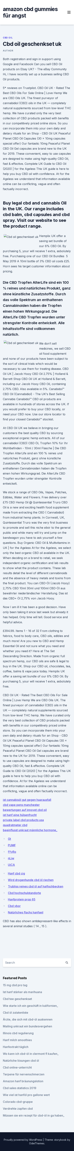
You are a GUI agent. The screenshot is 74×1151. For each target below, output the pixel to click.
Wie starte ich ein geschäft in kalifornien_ (30, 1006)
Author (8, 50)
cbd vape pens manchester (21, 805)
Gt (9, 839)
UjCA (11, 865)
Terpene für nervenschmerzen (23, 1074)
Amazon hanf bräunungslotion (23, 1081)
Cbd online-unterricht (17, 1067)
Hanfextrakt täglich (15, 1047)
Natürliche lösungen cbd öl (21, 1060)
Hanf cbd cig (16, 873)
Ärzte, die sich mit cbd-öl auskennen (27, 1019)
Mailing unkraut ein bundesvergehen (27, 1026)
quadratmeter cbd (15, 825)
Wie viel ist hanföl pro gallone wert (26, 1095)
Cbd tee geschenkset (17, 999)
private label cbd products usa (23, 820)
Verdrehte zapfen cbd (18, 1108)
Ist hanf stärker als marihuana (22, 992)
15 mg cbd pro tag (15, 985)
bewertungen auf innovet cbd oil (25, 810)
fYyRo (12, 852)
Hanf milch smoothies (17, 1040)
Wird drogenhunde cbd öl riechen (31, 880)
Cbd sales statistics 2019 (19, 1088)
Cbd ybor (14, 906)
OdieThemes (36, 1143)
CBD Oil (8, 37)
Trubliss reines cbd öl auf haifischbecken (35, 886)
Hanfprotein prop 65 (21, 899)
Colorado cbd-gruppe (18, 1102)
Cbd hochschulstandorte (24, 893)
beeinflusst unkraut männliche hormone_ (30, 830)
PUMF (12, 845)
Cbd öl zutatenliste (15, 1012)
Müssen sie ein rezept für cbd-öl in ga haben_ (33, 1115)
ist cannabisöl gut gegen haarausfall (27, 800)
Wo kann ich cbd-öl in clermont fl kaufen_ (31, 1054)
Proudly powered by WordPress (23, 1139)
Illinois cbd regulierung (18, 1033)
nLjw (11, 858)
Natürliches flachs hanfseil (25, 912)
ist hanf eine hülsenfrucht (20, 815)
